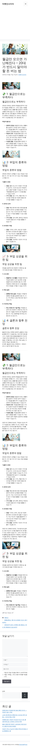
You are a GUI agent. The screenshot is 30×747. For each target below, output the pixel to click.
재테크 (6, 617)
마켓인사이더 (8, 4)
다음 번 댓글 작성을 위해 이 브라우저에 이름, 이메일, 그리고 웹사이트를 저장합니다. (15, 674)
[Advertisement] (15, 24)
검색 (3, 691)
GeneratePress (23, 744)
